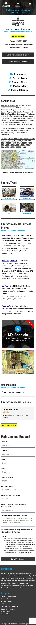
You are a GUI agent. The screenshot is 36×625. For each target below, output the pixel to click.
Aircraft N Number (7, 477)
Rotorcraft (27, 213)
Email (3, 460)
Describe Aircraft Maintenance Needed (14, 516)
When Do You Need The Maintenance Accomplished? (13, 506)
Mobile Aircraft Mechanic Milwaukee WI (18, 172)
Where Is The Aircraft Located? (11, 495)
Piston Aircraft (9, 198)
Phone (3, 468)
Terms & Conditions (26, 554)
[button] (18, 4)
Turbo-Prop (27, 198)
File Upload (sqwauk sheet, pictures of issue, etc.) (17, 530)
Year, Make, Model (7, 486)
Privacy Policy (14, 554)
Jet (9, 213)
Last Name (4, 451)
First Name (4, 442)
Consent (4, 536)
